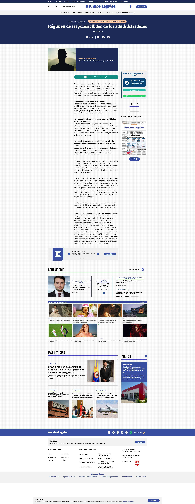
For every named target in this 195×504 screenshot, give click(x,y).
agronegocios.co (69, 477)
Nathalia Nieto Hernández (122, 296)
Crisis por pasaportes (78, 1)
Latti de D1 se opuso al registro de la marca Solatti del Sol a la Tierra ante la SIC (134, 369)
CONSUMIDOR (89, 13)
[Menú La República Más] (49, 7)
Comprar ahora (134, 90)
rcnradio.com (141, 477)
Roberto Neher (75, 292)
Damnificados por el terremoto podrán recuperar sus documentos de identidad (58, 395)
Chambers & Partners (62, 1)
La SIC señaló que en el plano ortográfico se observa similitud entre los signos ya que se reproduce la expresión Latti (134, 377)
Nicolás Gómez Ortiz (121, 285)
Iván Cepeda (124, 1)
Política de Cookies (128, 501)
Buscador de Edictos (125, 13)
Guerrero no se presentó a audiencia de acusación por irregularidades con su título (82, 395)
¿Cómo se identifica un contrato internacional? (103, 285)
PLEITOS (100, 13)
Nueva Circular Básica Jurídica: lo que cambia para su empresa (129, 281)
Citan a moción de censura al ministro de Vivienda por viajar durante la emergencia (66, 369)
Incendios (91, 1)
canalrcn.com (127, 477)
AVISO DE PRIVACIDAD (104, 458)
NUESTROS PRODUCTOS (86, 458)
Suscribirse (141, 6)
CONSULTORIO (77, 13)
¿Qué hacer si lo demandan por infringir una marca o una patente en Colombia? (129, 292)
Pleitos (126, 356)
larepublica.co (54, 477)
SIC (99, 1)
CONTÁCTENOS (83, 455)
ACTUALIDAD (65, 13)
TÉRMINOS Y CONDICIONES (87, 462)
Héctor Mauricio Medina (103, 289)
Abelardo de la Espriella (110, 1)
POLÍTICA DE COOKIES (85, 467)
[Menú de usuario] (130, 6)
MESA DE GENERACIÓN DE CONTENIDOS (104, 454)
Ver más (133, 159)
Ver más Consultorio (135, 269)
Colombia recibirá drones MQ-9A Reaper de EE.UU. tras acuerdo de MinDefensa (106, 395)
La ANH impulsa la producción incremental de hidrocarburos (81, 287)
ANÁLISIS (110, 13)
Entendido (153, 500)
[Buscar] (56, 7)
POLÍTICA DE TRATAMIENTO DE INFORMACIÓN (106, 462)
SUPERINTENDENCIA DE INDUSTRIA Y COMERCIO (105, 466)
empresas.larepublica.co (88, 477)
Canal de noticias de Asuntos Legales (97, 77)
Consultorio (56, 269)
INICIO (50, 454)
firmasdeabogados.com (109, 477)
